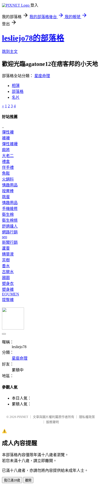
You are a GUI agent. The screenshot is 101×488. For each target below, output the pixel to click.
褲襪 (6, 138)
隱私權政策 (87, 417)
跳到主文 (10, 51)
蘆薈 (6, 248)
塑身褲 (8, 289)
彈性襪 (8, 132)
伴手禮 (8, 167)
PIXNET (22, 417)
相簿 (16, 86)
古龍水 (8, 272)
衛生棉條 (10, 220)
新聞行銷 (10, 242)
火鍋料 (8, 179)
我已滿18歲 (12, 480)
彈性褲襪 (10, 144)
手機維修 (10, 209)
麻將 (6, 150)
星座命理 (42, 76)
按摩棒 (8, 191)
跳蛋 (6, 197)
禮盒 (6, 161)
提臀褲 (8, 300)
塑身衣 (8, 283)
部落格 (18, 91)
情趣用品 (10, 185)
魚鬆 (6, 173)
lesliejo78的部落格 (33, 38)
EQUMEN (10, 294)
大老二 (8, 156)
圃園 (6, 278)
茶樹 (6, 260)
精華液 (8, 254)
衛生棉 (8, 214)
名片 (16, 97)
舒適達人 (10, 226)
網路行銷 (10, 232)
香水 (6, 266)
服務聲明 (52, 422)
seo (4, 237)
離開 (28, 480)
